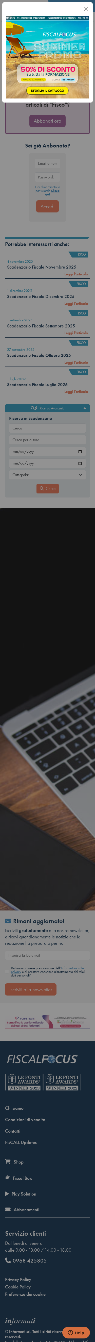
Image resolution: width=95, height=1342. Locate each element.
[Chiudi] (86, 9)
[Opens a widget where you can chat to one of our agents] (76, 1333)
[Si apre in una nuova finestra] (47, 56)
